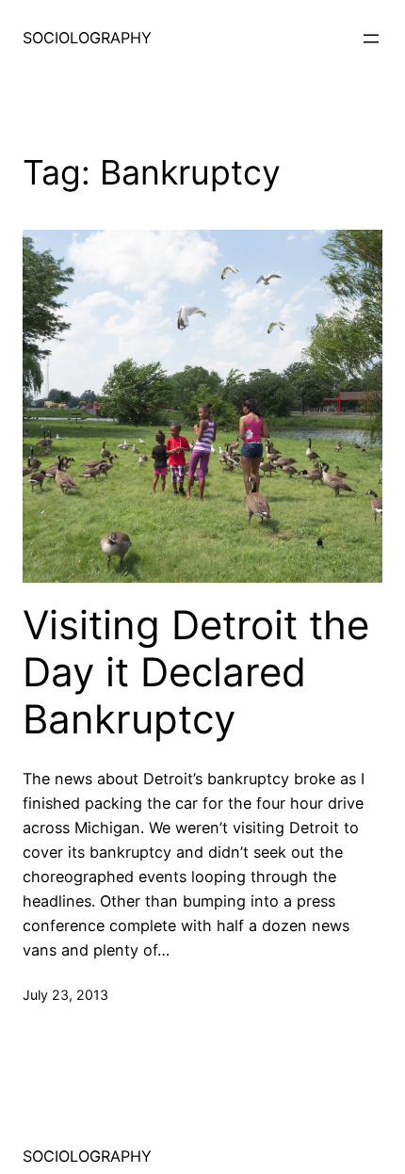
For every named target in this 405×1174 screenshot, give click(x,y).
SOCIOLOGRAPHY (87, 37)
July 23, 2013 (65, 995)
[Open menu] (371, 38)
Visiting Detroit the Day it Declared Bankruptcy (196, 673)
